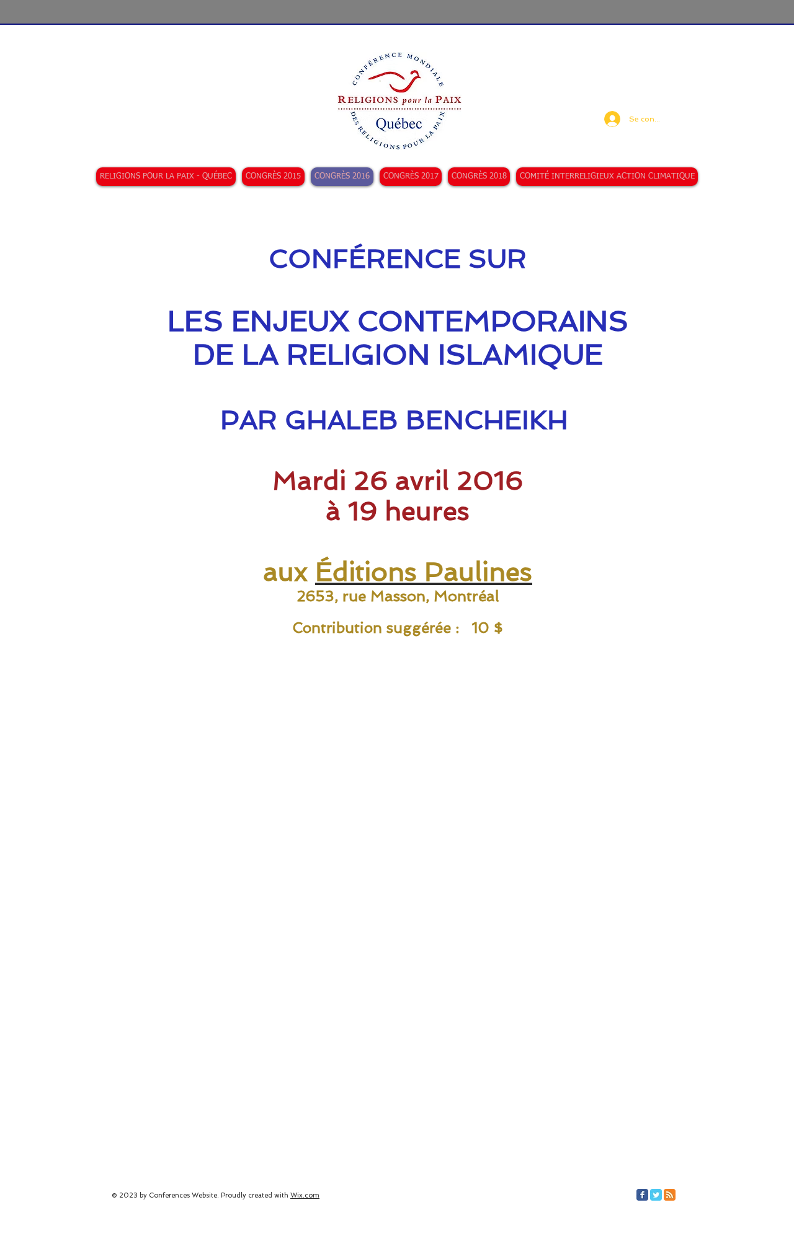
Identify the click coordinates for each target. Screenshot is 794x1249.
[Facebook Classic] (642, 1195)
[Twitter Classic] (656, 1195)
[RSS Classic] (670, 1195)
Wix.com (304, 1195)
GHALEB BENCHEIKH (426, 420)
